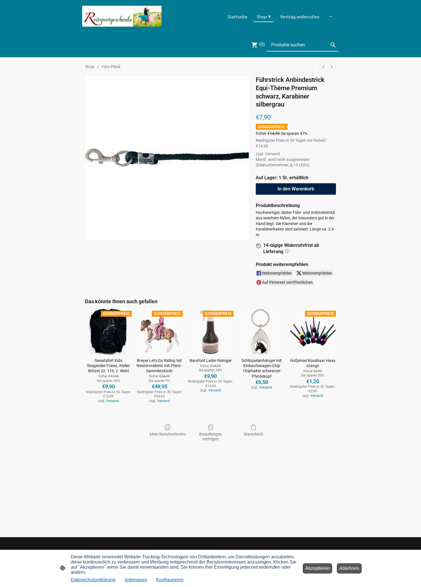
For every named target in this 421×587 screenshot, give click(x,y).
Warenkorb (253, 434)
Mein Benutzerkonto (168, 434)
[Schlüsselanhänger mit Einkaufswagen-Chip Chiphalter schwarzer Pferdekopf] (261, 331)
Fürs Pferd (111, 66)
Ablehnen (349, 568)
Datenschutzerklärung (93, 579)
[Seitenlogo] (122, 16)
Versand (272, 153)
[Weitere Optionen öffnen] (331, 16)
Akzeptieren (317, 568)
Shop (89, 66)
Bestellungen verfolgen (210, 436)
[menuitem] (324, 67)
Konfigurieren (170, 579)
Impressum (136, 579)
